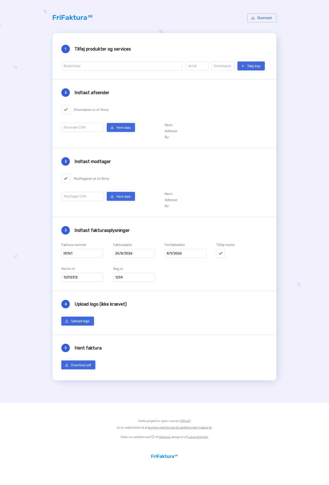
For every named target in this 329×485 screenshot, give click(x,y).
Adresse (67, 144)
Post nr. (117, 144)
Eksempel (264, 18)
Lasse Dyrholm (198, 437)
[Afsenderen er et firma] (65, 109)
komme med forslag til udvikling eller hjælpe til (180, 427)
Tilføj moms (225, 245)
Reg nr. (118, 269)
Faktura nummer (73, 245)
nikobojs (165, 437)
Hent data (123, 127)
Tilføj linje (253, 66)
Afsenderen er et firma (91, 110)
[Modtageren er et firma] (65, 178)
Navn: (168, 194)
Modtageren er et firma (91, 179)
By (163, 144)
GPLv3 (185, 421)
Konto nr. (68, 269)
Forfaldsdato (174, 245)
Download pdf (81, 365)
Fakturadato (122, 245)
